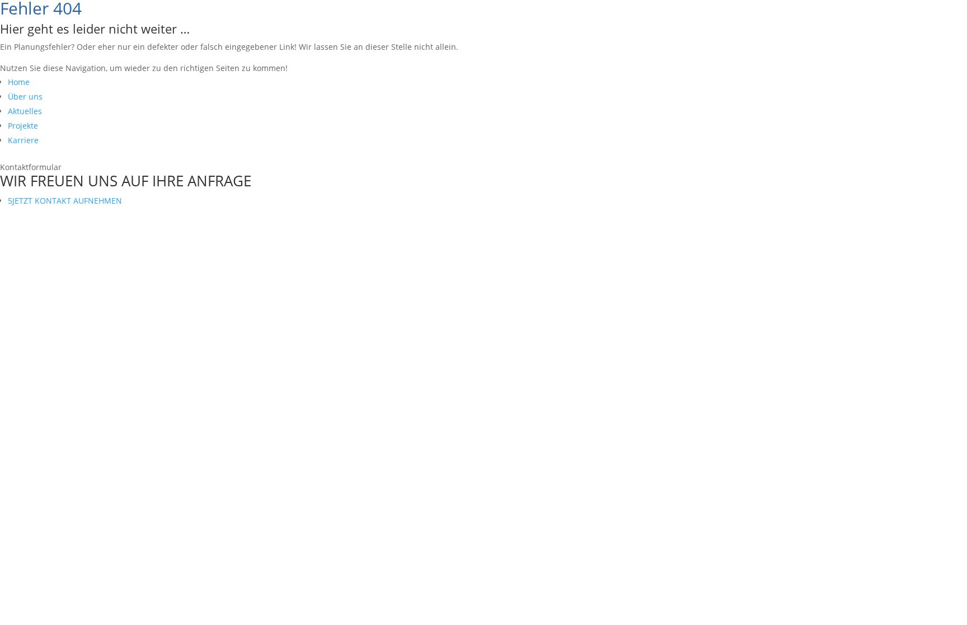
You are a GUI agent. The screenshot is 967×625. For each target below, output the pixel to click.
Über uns (25, 96)
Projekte (23, 125)
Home (19, 82)
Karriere (23, 140)
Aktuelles (25, 111)
